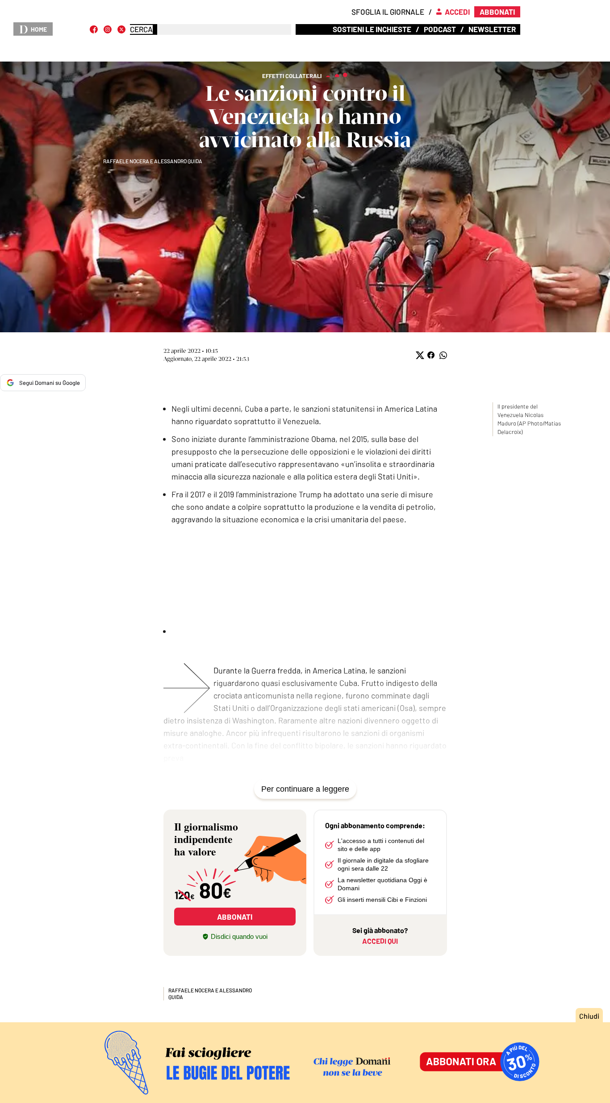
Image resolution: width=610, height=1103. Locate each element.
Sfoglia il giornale (387, 11)
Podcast (440, 29)
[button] (419, 355)
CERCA (141, 29)
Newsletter (492, 29)
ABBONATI (234, 916)
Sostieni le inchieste (372, 29)
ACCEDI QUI (380, 941)
